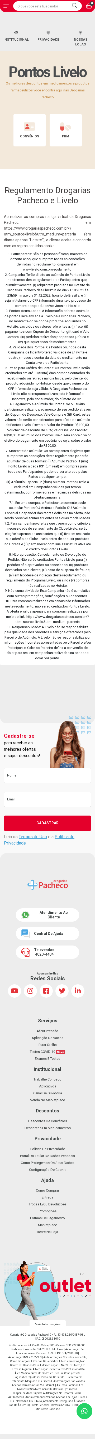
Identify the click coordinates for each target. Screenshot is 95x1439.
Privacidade (48, 39)
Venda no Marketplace (47, 1100)
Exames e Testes (47, 1059)
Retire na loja (47, 1232)
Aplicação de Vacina (47, 1038)
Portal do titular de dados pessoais (47, 1156)
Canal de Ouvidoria (47, 1093)
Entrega (47, 1197)
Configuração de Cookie (47, 1170)
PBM (65, 136)
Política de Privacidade (47, 1149)
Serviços (47, 1020)
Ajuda (47, 1180)
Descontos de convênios (47, 1121)
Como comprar (47, 1190)
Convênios (29, 136)
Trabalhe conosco (47, 1079)
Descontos (47, 1110)
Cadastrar (47, 823)
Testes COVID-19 (47, 1052)
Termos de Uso (33, 836)
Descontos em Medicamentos (48, 1128)
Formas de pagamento (47, 1218)
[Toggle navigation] (6, 6)
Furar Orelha (48, 1045)
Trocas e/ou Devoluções (47, 1204)
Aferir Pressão (47, 1031)
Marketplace (47, 1225)
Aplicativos (47, 1086)
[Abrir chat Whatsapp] (84, 1411)
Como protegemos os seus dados (47, 1163)
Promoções (47, 1211)
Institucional (16, 39)
